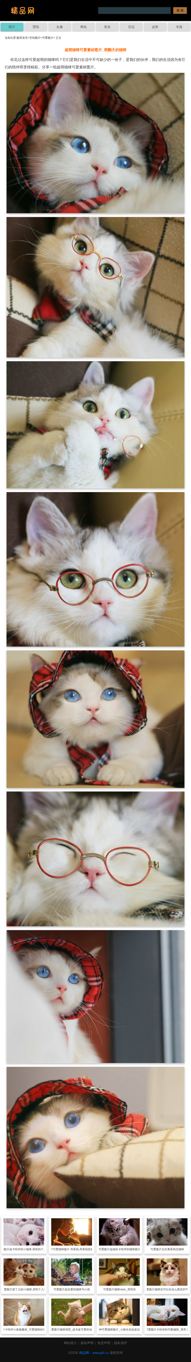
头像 (59, 27)
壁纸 (36, 27)
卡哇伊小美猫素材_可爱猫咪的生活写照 (29, 1329)
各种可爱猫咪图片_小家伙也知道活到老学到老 (125, 1329)
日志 (131, 27)
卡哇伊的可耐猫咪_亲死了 (173, 1329)
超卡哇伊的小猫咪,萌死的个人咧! (29, 1249)
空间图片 (35, 37)
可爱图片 (47, 37)
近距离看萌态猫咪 (173, 1249)
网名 (83, 27)
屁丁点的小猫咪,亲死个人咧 (29, 1289)
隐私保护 (120, 1343)
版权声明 (87, 1343)
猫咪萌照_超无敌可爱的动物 (77, 1329)
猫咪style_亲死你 (125, 1289)
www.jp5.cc (100, 1353)
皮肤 (155, 27)
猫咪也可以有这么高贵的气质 (173, 1289)
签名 (107, 27)
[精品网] (23, 10)
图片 (12, 27)
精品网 (84, 1353)
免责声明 (103, 1343)
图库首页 (22, 37)
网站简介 (70, 1343)
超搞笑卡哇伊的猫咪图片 (125, 1249)
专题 (179, 27)
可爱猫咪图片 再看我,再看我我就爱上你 (77, 1249)
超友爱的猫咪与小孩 (77, 1289)
